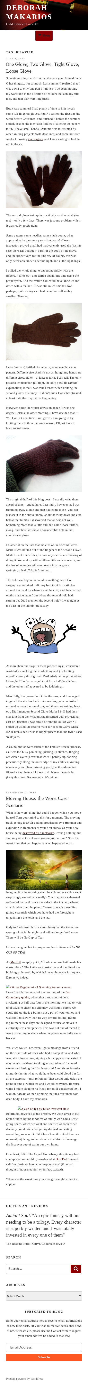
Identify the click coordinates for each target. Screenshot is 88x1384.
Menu (46, 35)
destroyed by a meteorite (38, 833)
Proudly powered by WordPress (24, 1378)
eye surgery (35, 139)
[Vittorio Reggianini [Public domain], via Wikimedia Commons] (44, 987)
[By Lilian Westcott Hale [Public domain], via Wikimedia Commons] (44, 1108)
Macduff (15, 962)
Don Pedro (62, 1159)
